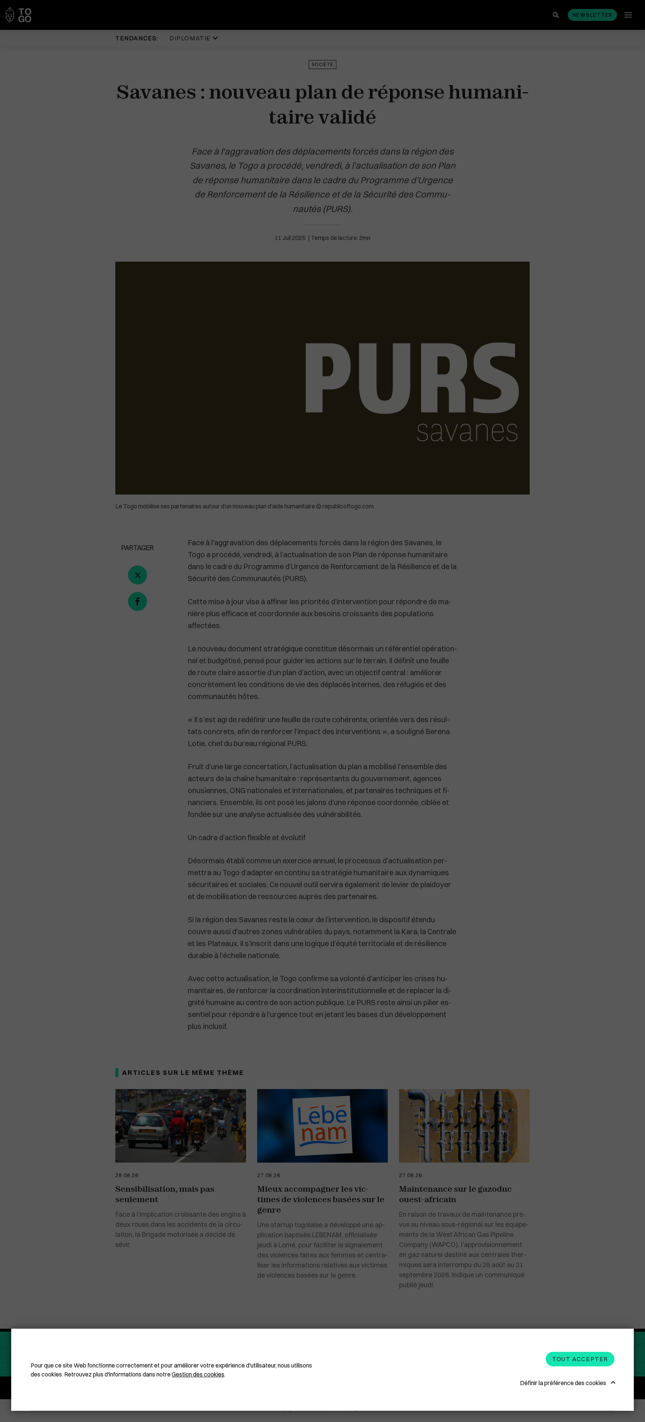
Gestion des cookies (198, 1374)
